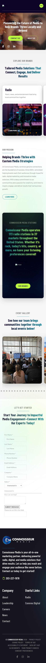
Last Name (8, 444)
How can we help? (10, 495)
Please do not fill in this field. (14, 510)
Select (7, 482)
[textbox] (23, 491)
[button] (41, 5)
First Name (8, 435)
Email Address (9, 463)
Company (8, 472)
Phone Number (10, 454)
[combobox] (23, 491)
